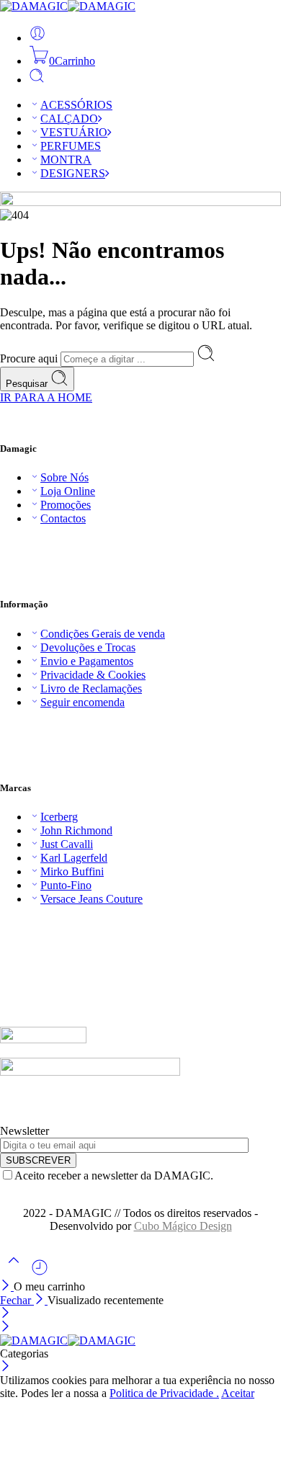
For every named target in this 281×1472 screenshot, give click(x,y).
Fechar (17, 1300)
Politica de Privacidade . (164, 1393)
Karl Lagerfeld (73, 858)
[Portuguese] (35, 923)
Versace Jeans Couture (91, 899)
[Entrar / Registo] (37, 38)
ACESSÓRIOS (76, 105)
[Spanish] (49, 923)
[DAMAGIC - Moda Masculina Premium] (67, 6)
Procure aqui (30, 358)
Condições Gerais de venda (102, 634)
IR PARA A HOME (46, 397)
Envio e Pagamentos (86, 661)
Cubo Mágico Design (183, 1226)
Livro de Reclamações (91, 688)
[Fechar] (7, 1286)
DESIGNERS (72, 173)
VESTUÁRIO (73, 132)
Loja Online (67, 491)
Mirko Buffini (72, 871)
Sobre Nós (64, 477)
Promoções (65, 505)
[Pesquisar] (37, 79)
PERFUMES (70, 146)
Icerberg (59, 817)
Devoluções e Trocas (87, 647)
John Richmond (76, 830)
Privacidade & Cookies (93, 675)
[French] (20, 923)
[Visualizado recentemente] (39, 1273)
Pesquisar (28, 383)
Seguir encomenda (82, 702)
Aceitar (237, 1393)
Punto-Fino (66, 885)
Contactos (63, 518)
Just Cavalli (66, 844)
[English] (6, 923)
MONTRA (66, 159)
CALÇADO (69, 118)
